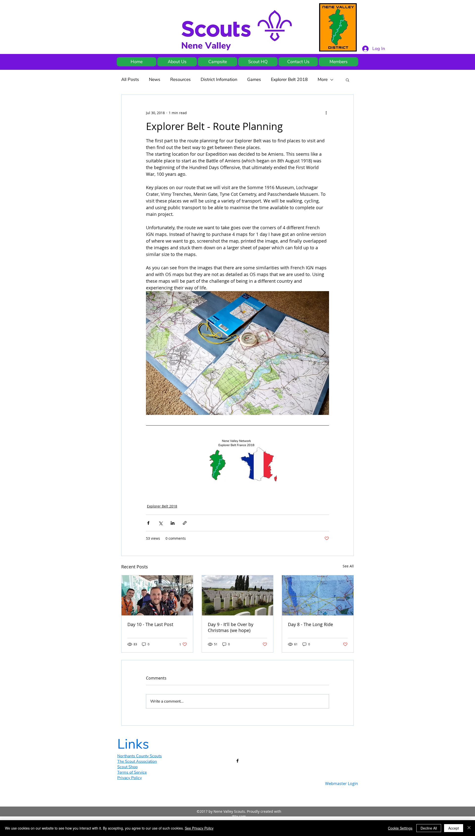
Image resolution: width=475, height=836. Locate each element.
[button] (347, 80)
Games (254, 79)
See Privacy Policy (199, 828)
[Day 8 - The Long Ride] (318, 595)
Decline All (429, 828)
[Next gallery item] (323, 353)
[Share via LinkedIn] (172, 523)
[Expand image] (237, 353)
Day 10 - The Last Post (150, 624)
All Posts (130, 79)
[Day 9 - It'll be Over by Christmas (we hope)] (237, 595)
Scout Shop (127, 767)
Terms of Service (132, 772)
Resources (180, 79)
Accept (453, 828)
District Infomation (219, 79)
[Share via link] (184, 523)
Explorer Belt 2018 (289, 79)
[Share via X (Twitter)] (160, 523)
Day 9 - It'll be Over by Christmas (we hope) (230, 627)
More (323, 79)
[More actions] (326, 113)
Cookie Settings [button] (400, 828)
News (154, 79)
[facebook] (237, 760)
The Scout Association (137, 761)
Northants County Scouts (139, 756)
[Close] (469, 828)
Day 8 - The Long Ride (310, 624)
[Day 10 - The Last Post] (157, 595)
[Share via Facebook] (148, 523)
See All (348, 566)
